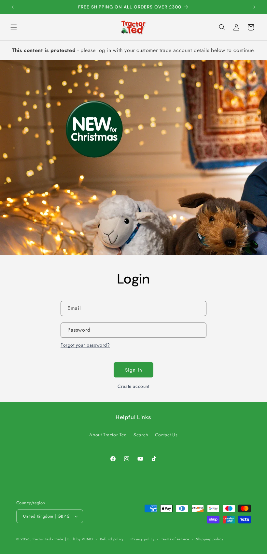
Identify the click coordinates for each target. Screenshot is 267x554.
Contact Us (166, 434)
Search (141, 434)
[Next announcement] (254, 7)
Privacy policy (143, 539)
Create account (133, 386)
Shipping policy (209, 539)
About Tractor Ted (108, 434)
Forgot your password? (85, 345)
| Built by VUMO (79, 539)
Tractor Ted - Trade (47, 539)
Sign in (133, 370)
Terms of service (175, 539)
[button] (14, 27)
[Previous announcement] (13, 7)
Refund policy (112, 539)
